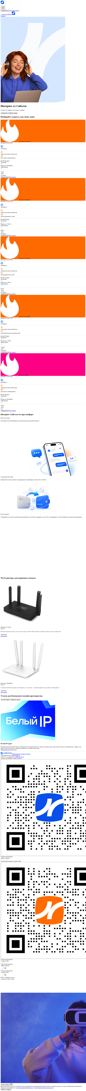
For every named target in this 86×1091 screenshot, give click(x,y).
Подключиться (5, 10)
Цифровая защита (15, 699)
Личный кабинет (14, 10)
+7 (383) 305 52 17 (19, 757)
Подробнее (12, 177)
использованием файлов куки (24, 1087)
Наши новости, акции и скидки (21, 754)
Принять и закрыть (6, 1089)
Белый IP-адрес (5, 699)
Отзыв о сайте (5, 1084)
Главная (3, 16)
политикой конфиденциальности (44, 1087)
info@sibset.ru (16, 755)
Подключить (4, 113)
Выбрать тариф (13, 113)
